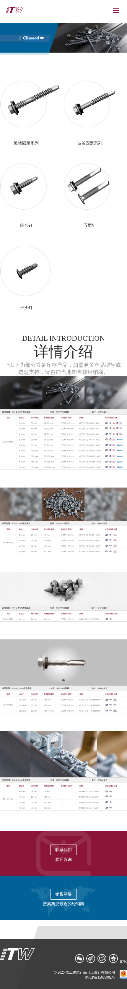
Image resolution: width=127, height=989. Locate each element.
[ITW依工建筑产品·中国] (14, 10)
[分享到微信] (79, 958)
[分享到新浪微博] (91, 958)
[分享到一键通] (102, 958)
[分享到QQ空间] (113, 958)
